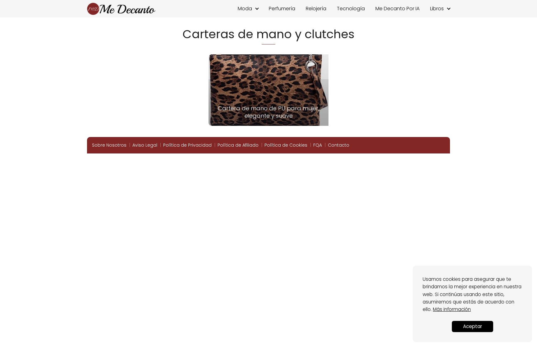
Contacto (338, 145)
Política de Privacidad (187, 145)
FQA (317, 145)
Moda (245, 8)
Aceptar (472, 326)
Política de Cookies (285, 145)
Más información (452, 309)
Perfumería (282, 8)
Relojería (316, 8)
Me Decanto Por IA (397, 8)
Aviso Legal (144, 145)
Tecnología (351, 8)
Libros (437, 8)
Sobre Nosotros (109, 145)
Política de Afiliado (238, 145)
